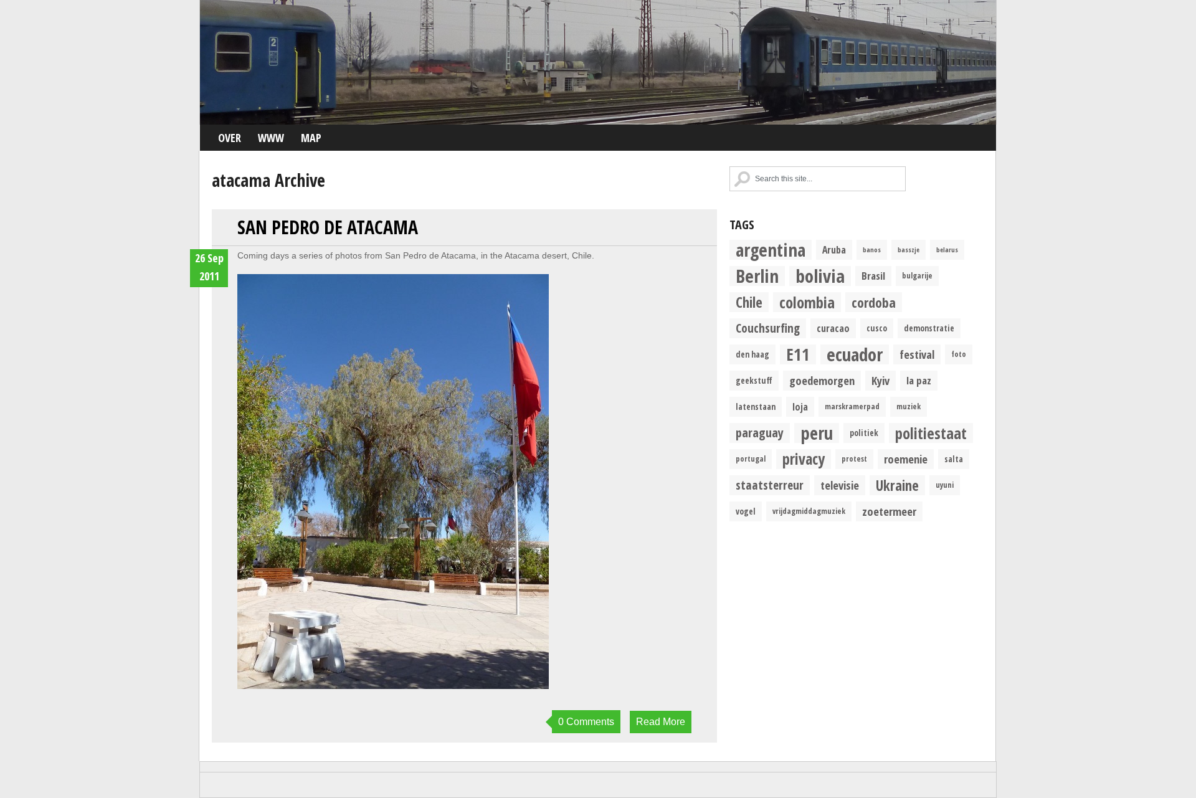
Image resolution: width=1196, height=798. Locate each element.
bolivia (820, 276)
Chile (749, 302)
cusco (876, 328)
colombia (807, 302)
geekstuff (754, 380)
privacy (803, 459)
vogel (746, 511)
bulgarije (917, 275)
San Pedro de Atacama (327, 227)
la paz (918, 380)
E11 (798, 354)
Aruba (834, 250)
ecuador (855, 354)
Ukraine (897, 485)
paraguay (760, 432)
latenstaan (756, 406)
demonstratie (929, 328)
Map (311, 137)
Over (229, 137)
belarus (947, 249)
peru (816, 433)
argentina (770, 250)
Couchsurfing (768, 328)
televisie (839, 485)
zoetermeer (889, 511)
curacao (833, 328)
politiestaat (931, 433)
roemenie (906, 459)
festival (916, 354)
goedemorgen (822, 380)
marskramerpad (852, 406)
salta (953, 459)
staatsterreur (770, 485)
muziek (908, 406)
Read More (660, 721)
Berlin (757, 276)
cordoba (874, 302)
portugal (751, 459)
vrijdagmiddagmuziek (808, 511)
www (271, 137)
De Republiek (598, 62)
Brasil (873, 275)
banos (872, 249)
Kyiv (880, 380)
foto (958, 354)
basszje (908, 249)
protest (854, 459)
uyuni (945, 485)
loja (800, 407)
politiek (864, 433)
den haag (752, 354)
